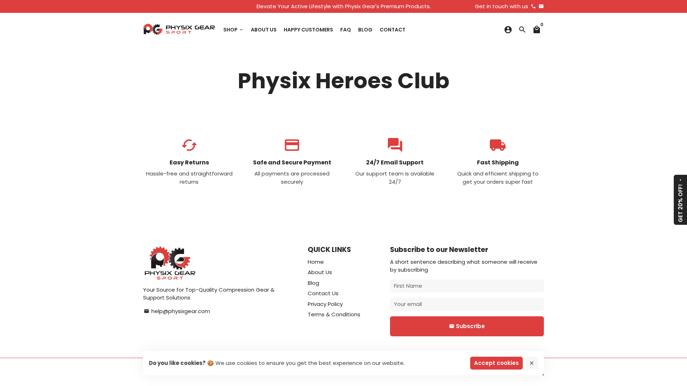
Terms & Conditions (334, 314)
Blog (313, 283)
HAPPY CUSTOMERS (308, 29)
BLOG (365, 29)
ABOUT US (264, 29)
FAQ (345, 29)
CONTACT (392, 29)
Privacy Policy (325, 304)
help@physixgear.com (177, 311)
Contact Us (323, 293)
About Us (320, 272)
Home (316, 262)
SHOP (233, 29)
